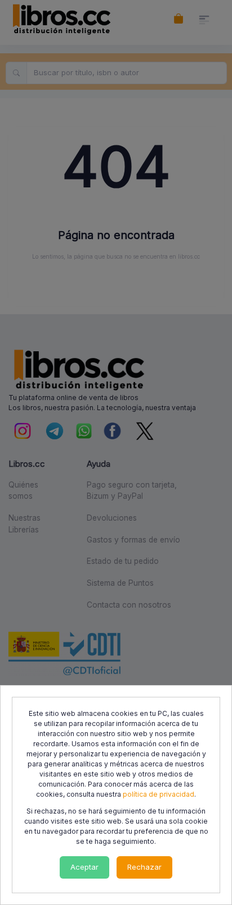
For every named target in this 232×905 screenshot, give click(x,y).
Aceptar (84, 866)
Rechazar (144, 866)
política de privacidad (158, 794)
